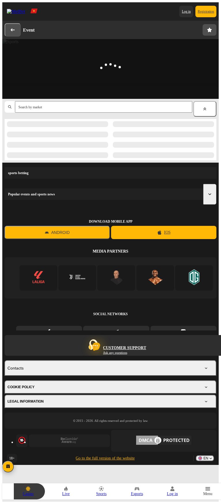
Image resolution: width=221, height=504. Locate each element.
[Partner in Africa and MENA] (77, 277)
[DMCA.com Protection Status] (163, 441)
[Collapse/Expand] (204, 109)
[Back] (13, 29)
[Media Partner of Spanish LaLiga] (38, 277)
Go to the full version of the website (105, 458)
